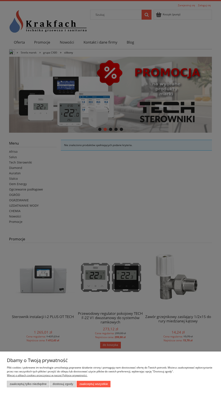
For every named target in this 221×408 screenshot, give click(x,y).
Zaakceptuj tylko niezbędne (28, 384)
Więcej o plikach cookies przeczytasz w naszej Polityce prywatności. (47, 375)
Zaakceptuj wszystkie (93, 384)
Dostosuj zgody (63, 384)
